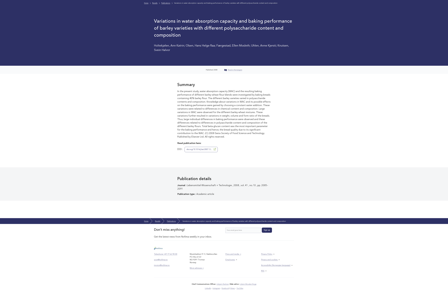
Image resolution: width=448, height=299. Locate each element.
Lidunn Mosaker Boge (248, 284)
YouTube (240, 288)
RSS (262, 271)
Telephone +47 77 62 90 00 (165, 254)
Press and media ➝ (233, 254)
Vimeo (232, 288)
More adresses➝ (197, 268)
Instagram (216, 288)
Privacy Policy (266, 254)
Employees (230, 260)
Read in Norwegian (235, 70)
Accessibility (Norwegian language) (275, 265)
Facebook (225, 288)
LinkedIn (208, 288)
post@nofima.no (161, 260)
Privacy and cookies (269, 260)
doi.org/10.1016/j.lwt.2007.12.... (199, 149)
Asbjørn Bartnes (223, 284)
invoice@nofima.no (162, 265)
